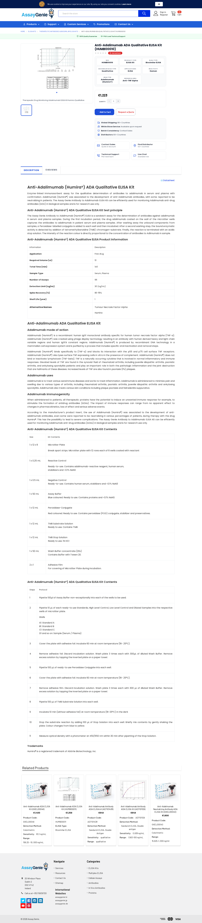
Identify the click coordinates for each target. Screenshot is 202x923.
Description (31, 170)
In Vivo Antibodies (96, 888)
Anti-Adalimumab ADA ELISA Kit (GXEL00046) (36, 807)
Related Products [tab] (35, 768)
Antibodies (93, 883)
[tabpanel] (57, 69)
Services (59, 868)
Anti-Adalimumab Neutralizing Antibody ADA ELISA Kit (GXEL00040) (165, 809)
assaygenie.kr (61, 897)
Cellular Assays (95, 878)
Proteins (92, 892)
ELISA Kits (93, 868)
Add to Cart (105, 112)
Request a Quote (126, 112)
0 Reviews (51, 169)
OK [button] (159, 4)
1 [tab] (57, 92)
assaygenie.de (61, 904)
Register (164, 14)
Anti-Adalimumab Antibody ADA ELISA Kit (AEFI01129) (133, 807)
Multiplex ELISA (95, 873)
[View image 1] (26, 110)
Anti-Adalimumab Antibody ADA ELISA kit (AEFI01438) (101, 807)
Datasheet (116, 53)
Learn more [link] (126, 4)
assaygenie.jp (61, 900)
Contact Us (60, 878)
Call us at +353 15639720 (36, 893)
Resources (60, 873)
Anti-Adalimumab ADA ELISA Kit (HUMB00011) (69, 807)
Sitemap (59, 883)
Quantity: (102, 101)
